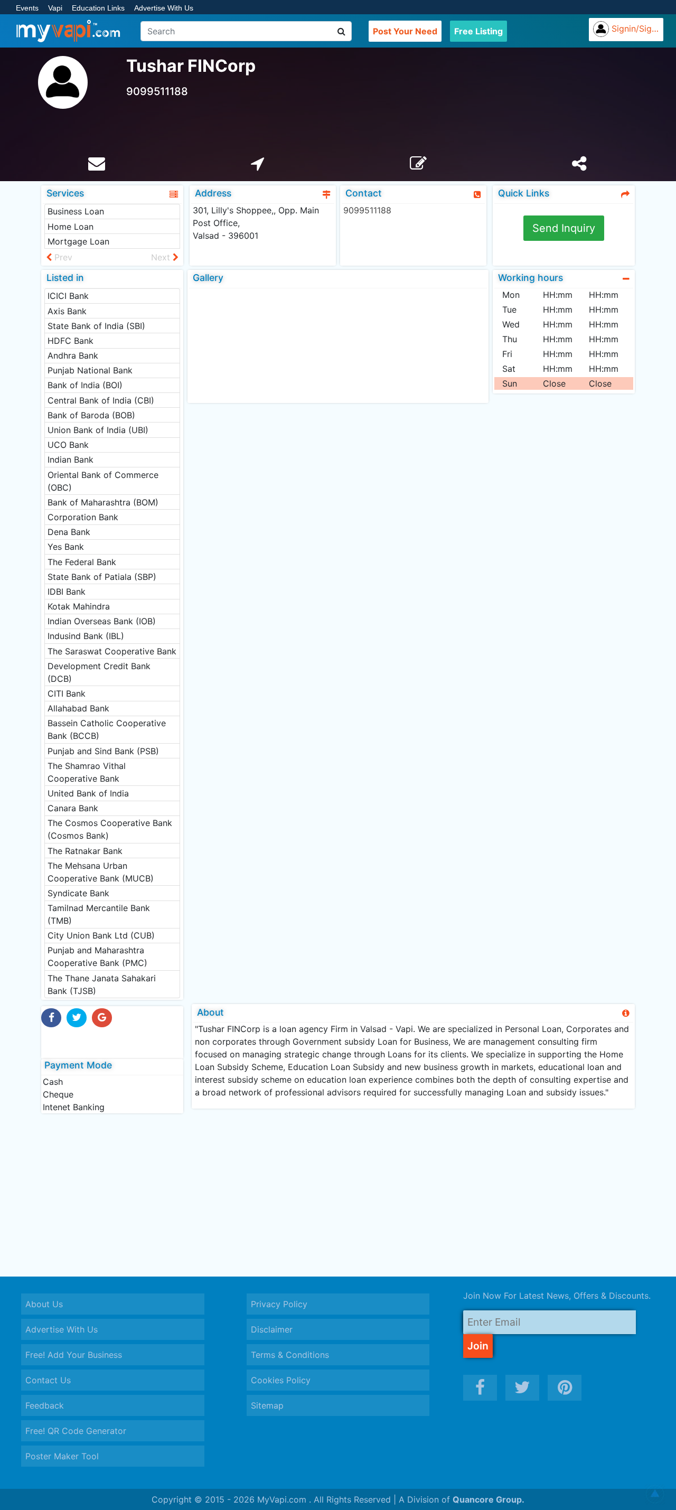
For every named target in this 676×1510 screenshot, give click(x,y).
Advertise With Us (163, 8)
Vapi (55, 8)
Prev (62, 257)
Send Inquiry (563, 228)
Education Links (98, 8)
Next (162, 257)
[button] (654, 1494)
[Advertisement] (338, 1195)
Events (27, 8)
